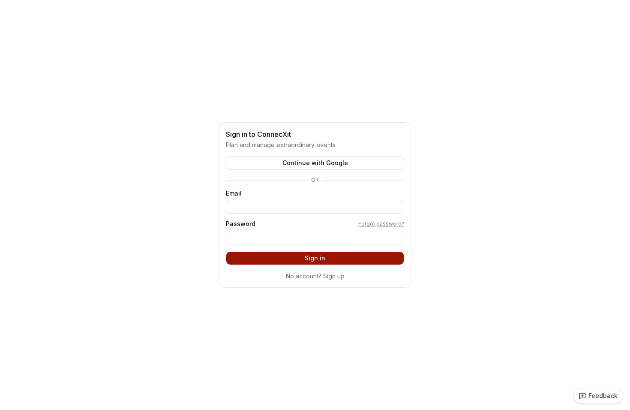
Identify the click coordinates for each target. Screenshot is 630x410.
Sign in (315, 258)
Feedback (603, 395)
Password (240, 224)
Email (234, 193)
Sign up (334, 276)
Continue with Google (315, 162)
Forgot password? (381, 223)
